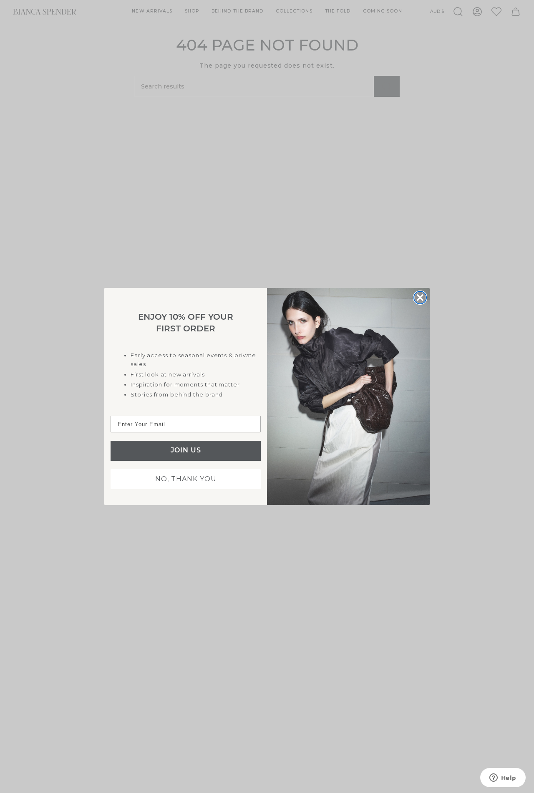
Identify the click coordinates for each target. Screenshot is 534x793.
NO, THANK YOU (186, 479)
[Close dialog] (420, 297)
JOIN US (186, 450)
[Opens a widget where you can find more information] (503, 778)
